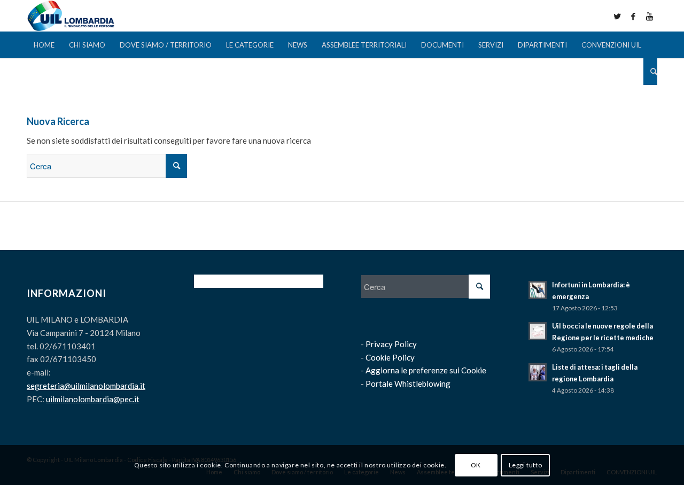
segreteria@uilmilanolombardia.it (86, 385)
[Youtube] (649, 16)
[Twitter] (617, 16)
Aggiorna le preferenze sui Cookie (426, 370)
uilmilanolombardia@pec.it (92, 399)
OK (476, 464)
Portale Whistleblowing (408, 383)
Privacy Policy (391, 344)
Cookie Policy (390, 357)
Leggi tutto (525, 464)
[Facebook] (633, 16)
